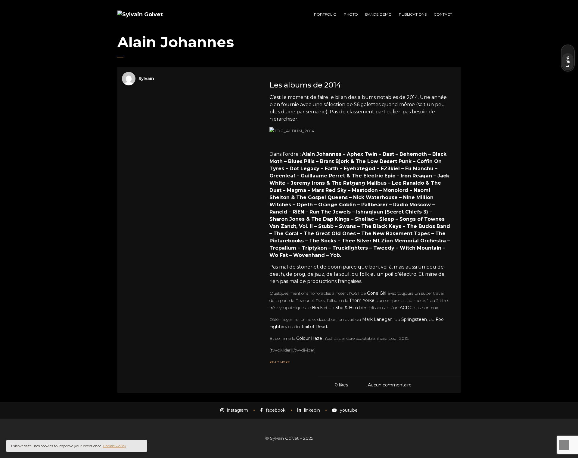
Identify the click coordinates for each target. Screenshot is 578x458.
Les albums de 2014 (305, 85)
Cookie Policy (114, 446)
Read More (279, 362)
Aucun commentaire (390, 384)
